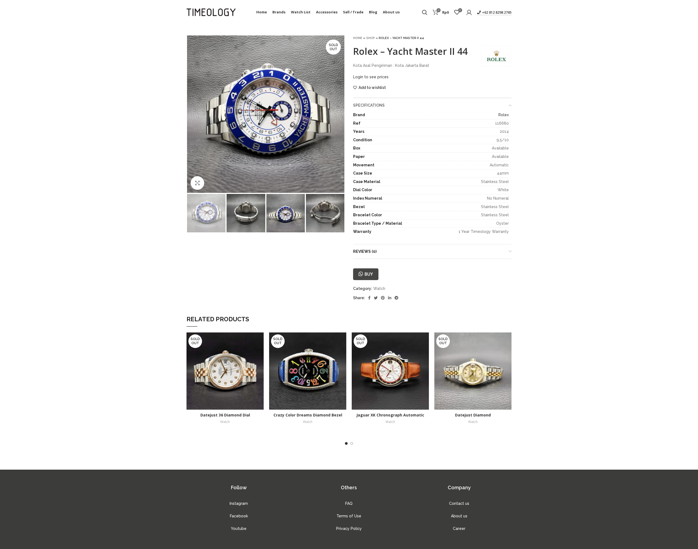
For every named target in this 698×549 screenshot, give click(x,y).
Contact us (459, 503)
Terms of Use (348, 516)
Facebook (239, 516)
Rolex (503, 115)
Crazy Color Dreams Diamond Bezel (307, 415)
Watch (379, 288)
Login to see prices (371, 77)
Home (357, 38)
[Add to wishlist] (259, 353)
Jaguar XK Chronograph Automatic (390, 415)
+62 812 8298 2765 (497, 12)
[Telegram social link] (396, 297)
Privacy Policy (349, 528)
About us (459, 516)
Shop (370, 38)
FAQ (349, 503)
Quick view (259, 341)
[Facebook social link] (369, 297)
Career (459, 528)
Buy (368, 274)
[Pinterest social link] (382, 297)
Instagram (239, 503)
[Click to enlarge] (197, 183)
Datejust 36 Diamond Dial (225, 415)
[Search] (424, 12)
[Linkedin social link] (389, 297)
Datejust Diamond (473, 415)
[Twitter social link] (375, 297)
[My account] (469, 12)
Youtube (238, 528)
